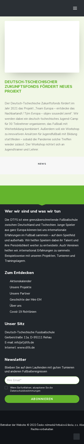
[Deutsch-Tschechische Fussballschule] (10, 8)
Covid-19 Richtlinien (23, 312)
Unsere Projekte (20, 287)
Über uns (15, 306)
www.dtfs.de (26, 347)
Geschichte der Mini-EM (25, 300)
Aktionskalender (20, 281)
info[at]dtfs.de (24, 342)
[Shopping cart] (63, 8)
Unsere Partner (20, 293)
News (42, 163)
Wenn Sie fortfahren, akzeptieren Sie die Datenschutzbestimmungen (31, 389)
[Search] (57, 8)
